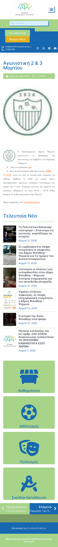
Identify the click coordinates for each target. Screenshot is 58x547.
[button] (51, 9)
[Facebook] (49, 48)
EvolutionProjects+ (37, 528)
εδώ (30, 167)
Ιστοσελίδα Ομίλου (32, 202)
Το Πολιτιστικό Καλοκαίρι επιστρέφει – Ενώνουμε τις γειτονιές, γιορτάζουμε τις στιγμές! (36, 231)
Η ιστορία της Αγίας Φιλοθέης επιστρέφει (32, 317)
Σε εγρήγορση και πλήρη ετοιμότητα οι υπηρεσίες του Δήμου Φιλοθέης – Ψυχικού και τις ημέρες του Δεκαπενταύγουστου (36, 253)
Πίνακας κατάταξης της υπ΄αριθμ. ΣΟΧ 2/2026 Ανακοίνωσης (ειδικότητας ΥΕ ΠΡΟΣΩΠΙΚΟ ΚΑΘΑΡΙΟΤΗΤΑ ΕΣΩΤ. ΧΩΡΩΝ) (36, 338)
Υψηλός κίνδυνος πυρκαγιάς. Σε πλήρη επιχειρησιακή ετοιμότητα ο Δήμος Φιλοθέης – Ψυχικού (36, 298)
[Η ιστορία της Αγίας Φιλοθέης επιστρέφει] (9, 320)
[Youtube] (55, 48)
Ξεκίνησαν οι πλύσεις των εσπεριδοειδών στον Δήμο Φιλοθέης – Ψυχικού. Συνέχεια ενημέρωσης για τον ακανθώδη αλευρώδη (36, 275)
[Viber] (38, 48)
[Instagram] (43, 48)
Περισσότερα (29, 387)
